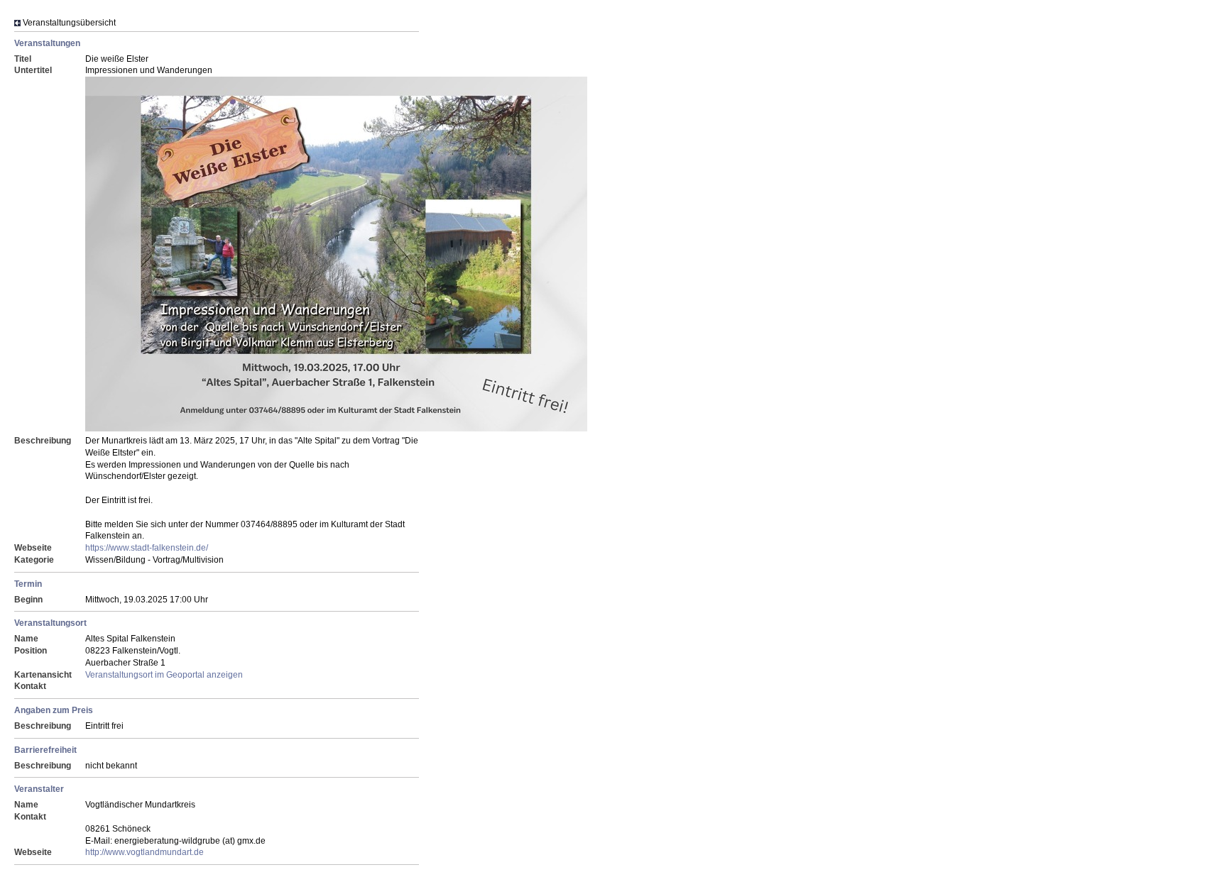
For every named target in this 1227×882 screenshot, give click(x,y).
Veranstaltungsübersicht (69, 23)
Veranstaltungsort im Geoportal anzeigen (164, 675)
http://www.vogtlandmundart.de (144, 852)
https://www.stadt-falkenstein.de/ (146, 548)
